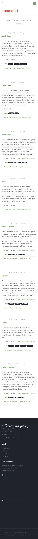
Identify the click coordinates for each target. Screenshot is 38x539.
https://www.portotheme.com (26, 158)
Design (23, 20)
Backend (11, 113)
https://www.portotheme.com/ (21, 68)
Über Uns (6, 454)
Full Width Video (8, 367)
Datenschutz (29, 535)
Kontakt (5, 456)
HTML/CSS (16, 64)
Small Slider (6, 36)
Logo (16, 113)
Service (5, 451)
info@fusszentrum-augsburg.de (14, 438)
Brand (16, 20)
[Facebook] (27, 3)
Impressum (21, 535)
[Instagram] (30, 3)
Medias (29, 20)
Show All (9, 20)
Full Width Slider (8, 226)
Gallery (4, 276)
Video (4, 181)
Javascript (23, 64)
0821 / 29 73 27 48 (10, 434)
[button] (34, 3)
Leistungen (6, 448)
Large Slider (6, 85)
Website (19, 24)
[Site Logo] (10, 3)
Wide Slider (6, 134)
